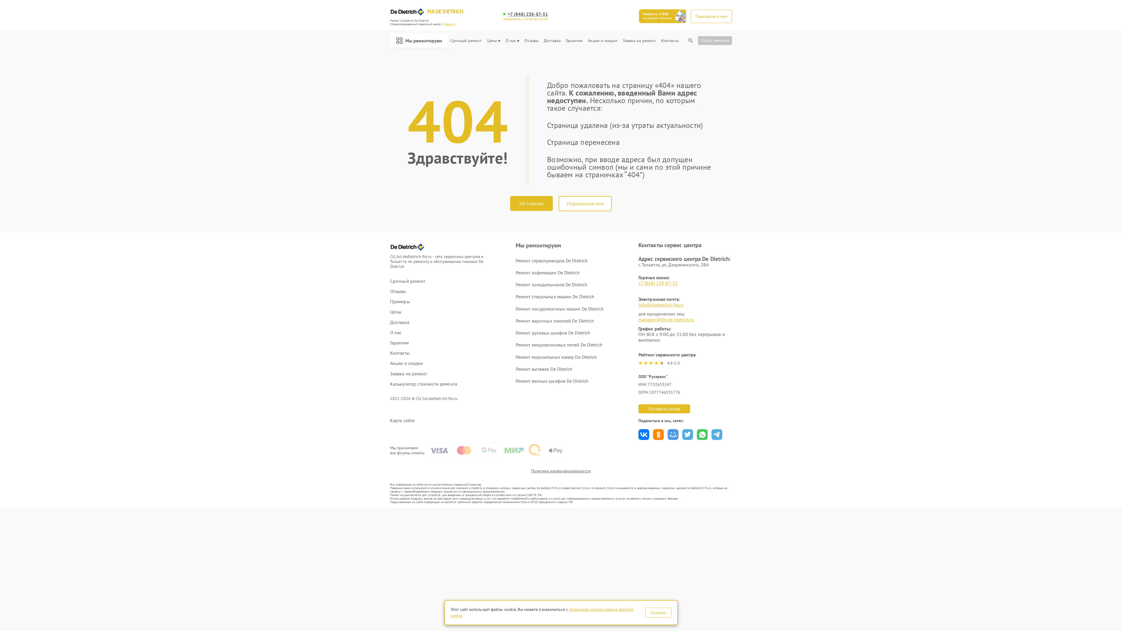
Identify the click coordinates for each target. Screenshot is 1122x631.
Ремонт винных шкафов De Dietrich (552, 381)
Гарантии (574, 40)
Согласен (658, 612)
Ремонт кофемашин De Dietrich (548, 272)
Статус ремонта (715, 40)
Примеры (400, 301)
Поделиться (643, 434)
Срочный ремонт (466, 40)
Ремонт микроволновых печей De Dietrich (559, 345)
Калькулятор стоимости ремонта (423, 384)
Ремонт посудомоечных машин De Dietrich (560, 309)
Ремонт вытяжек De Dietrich (544, 369)
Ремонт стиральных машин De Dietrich (555, 296)
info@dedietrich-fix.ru (660, 305)
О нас (511, 40)
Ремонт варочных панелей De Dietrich (555, 321)
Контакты (670, 40)
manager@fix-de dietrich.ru (666, 320)
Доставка (552, 40)
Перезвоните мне (585, 204)
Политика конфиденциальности (561, 471)
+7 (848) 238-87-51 (528, 14)
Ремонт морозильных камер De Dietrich (556, 357)
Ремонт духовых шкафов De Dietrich (553, 333)
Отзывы (531, 40)
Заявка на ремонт (639, 40)
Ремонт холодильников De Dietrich (551, 284)
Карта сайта (402, 420)
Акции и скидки (602, 40)
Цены (492, 40)
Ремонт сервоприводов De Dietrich (552, 261)
